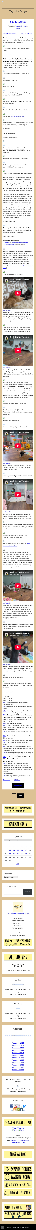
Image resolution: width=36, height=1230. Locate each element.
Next (20, 795)
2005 (4, 776)
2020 (4, 715)
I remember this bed (17, 116)
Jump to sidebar (26, 34)
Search (28, 892)
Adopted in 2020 (18, 1055)
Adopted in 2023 (18, 1048)
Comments (6, 780)
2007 (4, 763)
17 (10, 854)
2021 (4, 711)
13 (22, 850)
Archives (8, 873)
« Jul (17, 864)
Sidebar (17, 780)
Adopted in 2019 (18, 1057)
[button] (2, 1227)
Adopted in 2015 (18, 1067)
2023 (4, 702)
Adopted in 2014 (18, 1070)
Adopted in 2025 (18, 1043)
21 (26, 854)
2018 (4, 723)
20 (22, 854)
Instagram (19, 242)
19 (18, 854)
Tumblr (25, 242)
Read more (18, 785)
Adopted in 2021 (18, 1053)
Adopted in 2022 (18, 1050)
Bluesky (6, 245)
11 (14, 850)
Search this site (10, 887)
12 (18, 850)
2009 (4, 757)
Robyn (18, 28)
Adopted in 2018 (18, 1060)
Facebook (7, 242)
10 (10, 850)
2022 (4, 706)
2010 (4, 752)
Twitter (13, 242)
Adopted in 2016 (18, 1065)
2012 (4, 742)
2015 (4, 736)
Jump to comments (9, 34)
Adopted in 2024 (18, 1045)
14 (26, 850)
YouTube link (7, 310)
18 (14, 854)
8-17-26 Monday (18, 22)
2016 (4, 732)
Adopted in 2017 (18, 1062)
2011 (4, 746)
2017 (4, 725)
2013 (4, 740)
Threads (12, 245)
